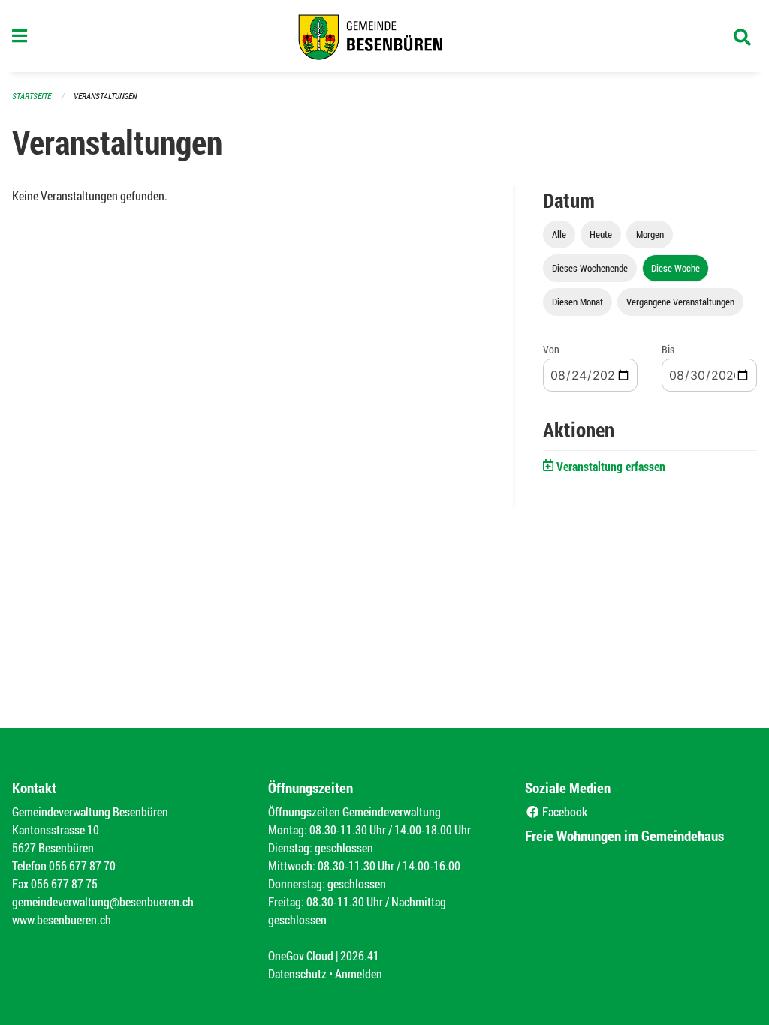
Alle (559, 234)
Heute (601, 234)
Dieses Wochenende (590, 268)
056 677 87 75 (64, 883)
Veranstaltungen (105, 95)
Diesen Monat (577, 302)
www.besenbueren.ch (61, 919)
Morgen (650, 234)
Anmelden (358, 973)
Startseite (31, 95)
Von (551, 349)
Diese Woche (675, 268)
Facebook (563, 811)
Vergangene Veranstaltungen (680, 302)
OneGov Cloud (300, 955)
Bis (668, 349)
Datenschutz (297, 973)
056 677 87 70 (82, 865)
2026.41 (359, 955)
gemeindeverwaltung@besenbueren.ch (103, 901)
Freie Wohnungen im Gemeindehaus (624, 835)
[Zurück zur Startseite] (384, 36)
